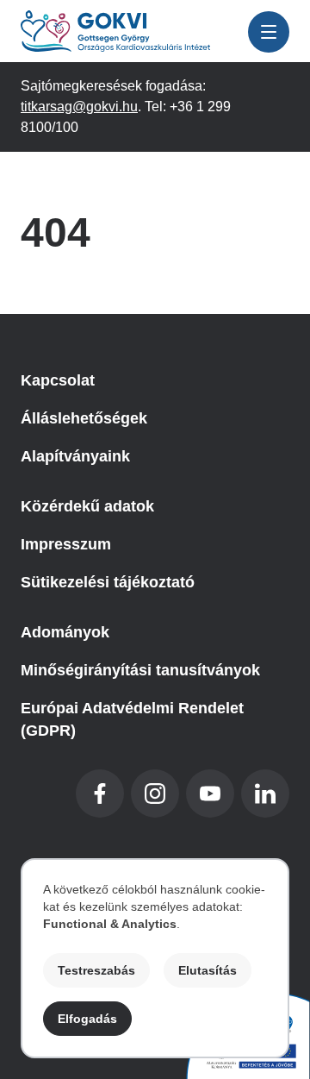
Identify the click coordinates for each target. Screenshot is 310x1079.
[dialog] (155, 958)
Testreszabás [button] (96, 970)
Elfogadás (87, 1019)
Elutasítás (207, 970)
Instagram (155, 793)
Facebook (100, 793)
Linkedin (265, 793)
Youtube (210, 793)
